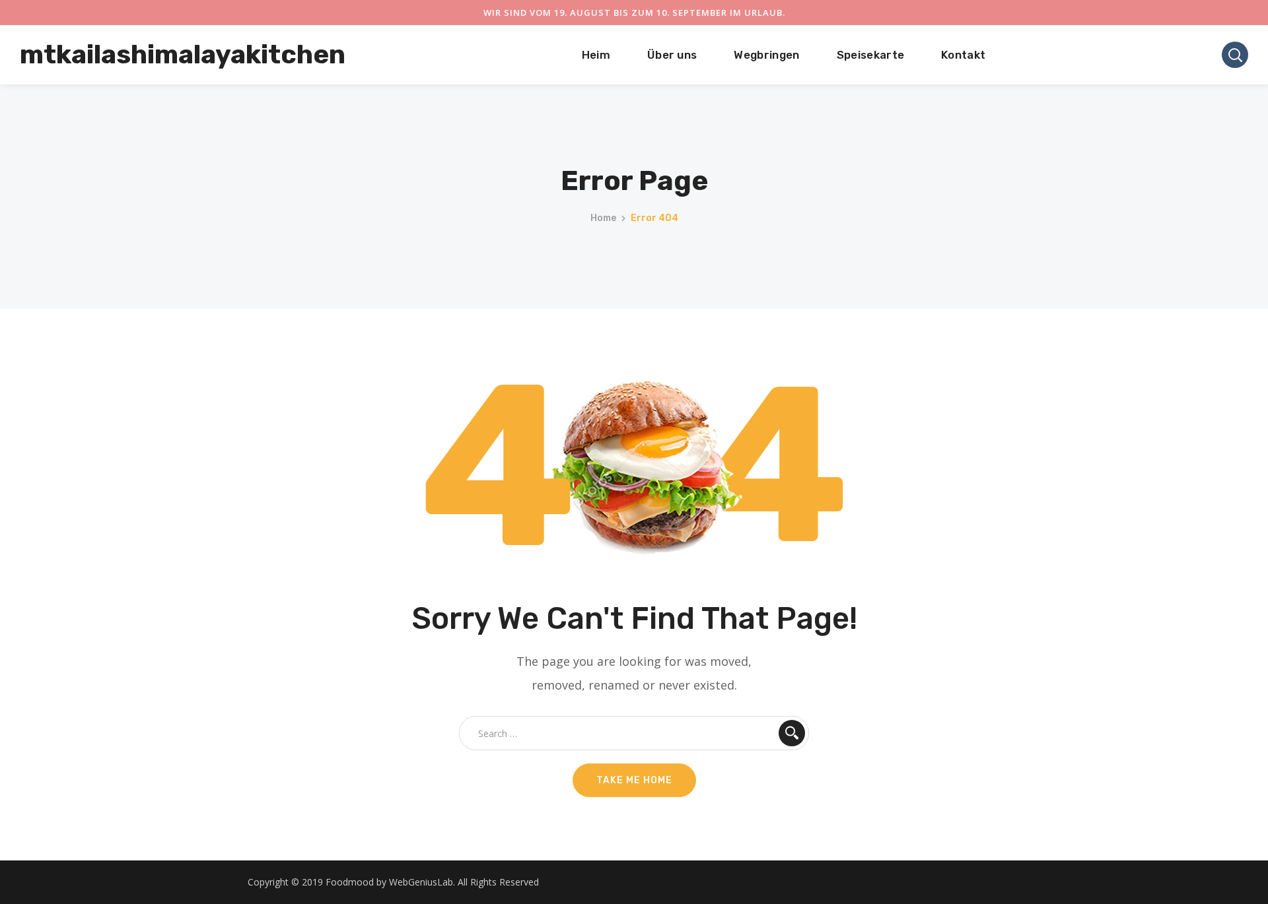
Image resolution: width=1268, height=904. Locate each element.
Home (603, 218)
